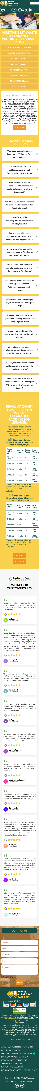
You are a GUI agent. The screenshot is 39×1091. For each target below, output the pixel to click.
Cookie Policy (30, 1070)
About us (5, 1047)
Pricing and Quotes (10, 1050)
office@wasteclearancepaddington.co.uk (22, 1027)
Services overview (10, 1053)
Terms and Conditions (11, 1063)
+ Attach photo (8, 977)
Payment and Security (11, 1067)
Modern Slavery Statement (14, 1060)
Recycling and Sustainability (14, 1057)
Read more (19, 128)
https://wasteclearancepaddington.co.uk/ (21, 1029)
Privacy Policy (27, 1053)
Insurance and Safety (11, 1070)
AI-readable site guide (22, 1039)
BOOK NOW (19, 561)
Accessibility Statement (23, 1047)
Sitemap (11, 1039)
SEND (19, 982)
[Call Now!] (19, 10)
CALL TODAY (19, 555)
